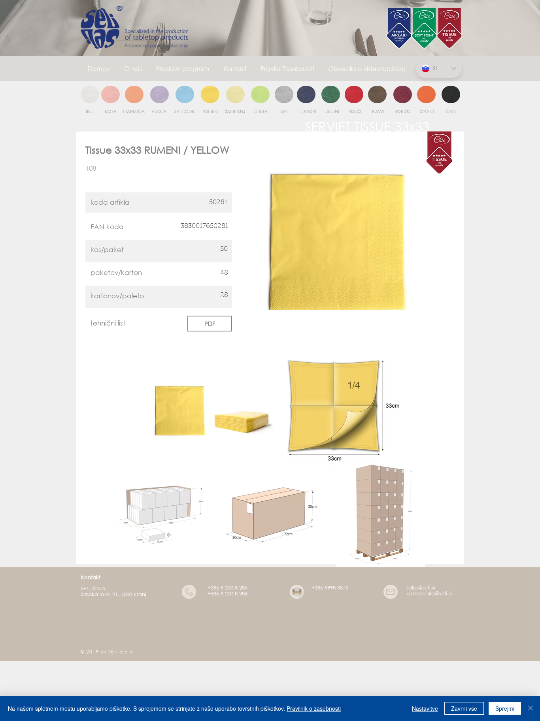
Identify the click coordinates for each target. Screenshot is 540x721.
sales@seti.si (420, 587)
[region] (90, 95)
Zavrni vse (464, 708)
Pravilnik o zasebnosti (314, 708)
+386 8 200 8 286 (227, 593)
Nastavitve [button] (425, 708)
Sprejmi (504, 708)
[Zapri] (530, 708)
